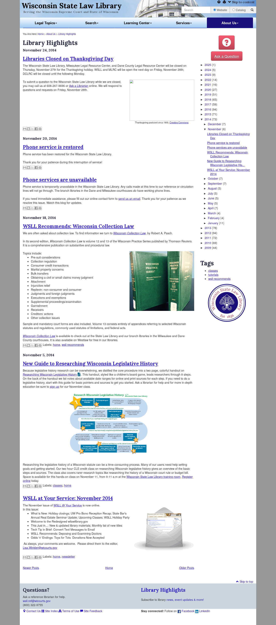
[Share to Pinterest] (40, 129)
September (215, 183)
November (215, 129)
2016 (208, 109)
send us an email (129, 199)
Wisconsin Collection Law (129, 233)
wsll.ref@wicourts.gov (37, 601)
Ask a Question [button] (226, 56)
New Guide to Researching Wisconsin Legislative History (90, 363)
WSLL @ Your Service (68, 505)
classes (57, 485)
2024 (208, 70)
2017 (208, 104)
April (211, 208)
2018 (208, 99)
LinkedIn (204, 611)
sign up (54, 386)
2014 (208, 119)
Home (41, 33)
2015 (208, 114)
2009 (208, 248)
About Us (228, 22)
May (211, 203)
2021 (208, 84)
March (212, 213)
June (211, 198)
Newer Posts (31, 568)
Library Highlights (67, 33)
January (213, 223)
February (214, 218)
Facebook (187, 611)
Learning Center (137, 22)
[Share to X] (32, 129)
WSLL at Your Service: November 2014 (68, 498)
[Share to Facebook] (36, 129)
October (213, 178)
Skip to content (243, 2)
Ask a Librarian (78, 86)
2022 (208, 80)
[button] (227, 42)
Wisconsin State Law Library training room (153, 477)
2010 (208, 243)
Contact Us (33, 611)
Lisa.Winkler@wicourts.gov (40, 548)
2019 (208, 94)
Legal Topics (45, 22)
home (56, 345)
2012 (208, 233)
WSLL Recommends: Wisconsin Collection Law (78, 226)
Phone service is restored (53, 147)
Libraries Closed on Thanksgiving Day (68, 59)
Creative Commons (179, 122)
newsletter (68, 556)
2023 (208, 75)
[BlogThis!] (28, 129)
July (211, 193)
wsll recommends (73, 345)
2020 (208, 90)
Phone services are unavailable (60, 180)
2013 (208, 228)
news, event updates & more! (185, 600)
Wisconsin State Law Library (72, 5)
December (215, 124)
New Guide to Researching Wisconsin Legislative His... (226, 163)
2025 (208, 65)
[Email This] (25, 129)
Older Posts (186, 568)
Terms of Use (70, 611)
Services (183, 22)
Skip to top (246, 581)
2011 (208, 238)
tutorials (213, 275)
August (213, 188)
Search (90, 22)
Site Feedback (92, 611)
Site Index (51, 611)
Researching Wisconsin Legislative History (50, 374)
